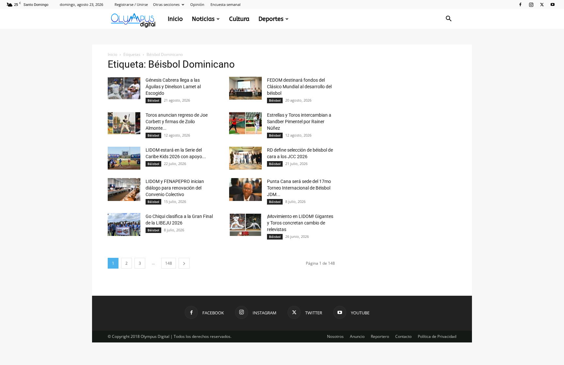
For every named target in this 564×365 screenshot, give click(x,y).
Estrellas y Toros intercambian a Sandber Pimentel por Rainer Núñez (299, 121)
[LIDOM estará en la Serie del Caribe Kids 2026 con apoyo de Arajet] (124, 158)
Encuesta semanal (226, 4)
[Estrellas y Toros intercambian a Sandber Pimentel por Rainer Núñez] (245, 123)
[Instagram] (531, 4)
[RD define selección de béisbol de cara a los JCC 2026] (245, 158)
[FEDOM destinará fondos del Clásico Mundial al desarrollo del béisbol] (245, 88)
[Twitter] (542, 4)
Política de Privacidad (437, 336)
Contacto (403, 336)
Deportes (270, 19)
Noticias (203, 19)
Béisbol (153, 100)
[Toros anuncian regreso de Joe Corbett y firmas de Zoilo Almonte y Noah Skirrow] (124, 123)
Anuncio (357, 336)
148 (168, 263)
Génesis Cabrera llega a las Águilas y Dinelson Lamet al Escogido (173, 86)
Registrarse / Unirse (131, 4)
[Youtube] (552, 4)
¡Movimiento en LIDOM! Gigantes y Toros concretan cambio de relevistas (300, 223)
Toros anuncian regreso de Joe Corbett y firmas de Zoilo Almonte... (177, 121)
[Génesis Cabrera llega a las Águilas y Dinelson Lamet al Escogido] (124, 88)
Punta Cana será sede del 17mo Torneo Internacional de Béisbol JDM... (299, 188)
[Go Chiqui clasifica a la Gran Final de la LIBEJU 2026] (124, 224)
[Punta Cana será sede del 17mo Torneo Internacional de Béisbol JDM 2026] (245, 189)
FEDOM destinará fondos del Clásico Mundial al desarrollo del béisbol (299, 86)
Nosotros (335, 336)
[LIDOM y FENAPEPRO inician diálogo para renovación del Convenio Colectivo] (124, 189)
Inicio (175, 19)
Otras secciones (166, 4)
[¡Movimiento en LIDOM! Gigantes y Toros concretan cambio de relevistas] (245, 224)
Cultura (239, 19)
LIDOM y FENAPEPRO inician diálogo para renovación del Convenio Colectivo (175, 188)
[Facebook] (520, 4)
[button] (448, 19)
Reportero (380, 336)
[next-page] (184, 263)
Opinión (197, 4)
